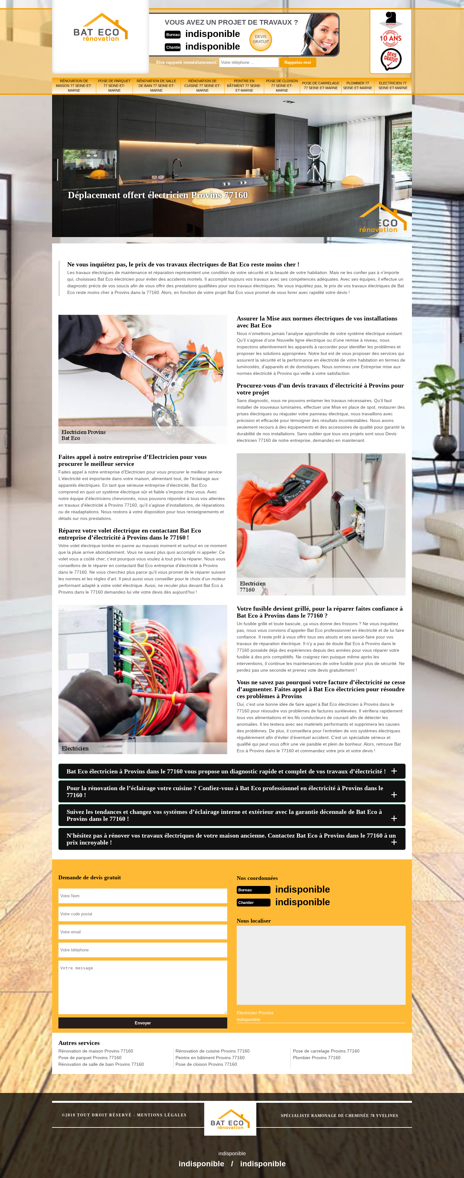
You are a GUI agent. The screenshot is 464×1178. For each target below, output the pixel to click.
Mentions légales (162, 1115)
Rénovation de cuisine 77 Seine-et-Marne (202, 85)
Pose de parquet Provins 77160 (90, 1057)
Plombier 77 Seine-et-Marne (357, 85)
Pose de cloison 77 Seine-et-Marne (282, 85)
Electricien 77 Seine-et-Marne (392, 85)
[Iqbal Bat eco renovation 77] (237, 1113)
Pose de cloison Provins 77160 (206, 1064)
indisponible (212, 33)
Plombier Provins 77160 (317, 1057)
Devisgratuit (261, 39)
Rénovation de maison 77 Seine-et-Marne (74, 85)
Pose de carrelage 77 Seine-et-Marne (320, 85)
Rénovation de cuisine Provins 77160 (212, 1050)
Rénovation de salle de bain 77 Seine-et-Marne (156, 85)
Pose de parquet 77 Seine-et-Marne (114, 85)
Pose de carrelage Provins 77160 (326, 1050)
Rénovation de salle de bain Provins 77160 (101, 1064)
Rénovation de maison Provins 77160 (95, 1050)
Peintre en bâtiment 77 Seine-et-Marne (244, 85)
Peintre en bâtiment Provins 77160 (210, 1057)
